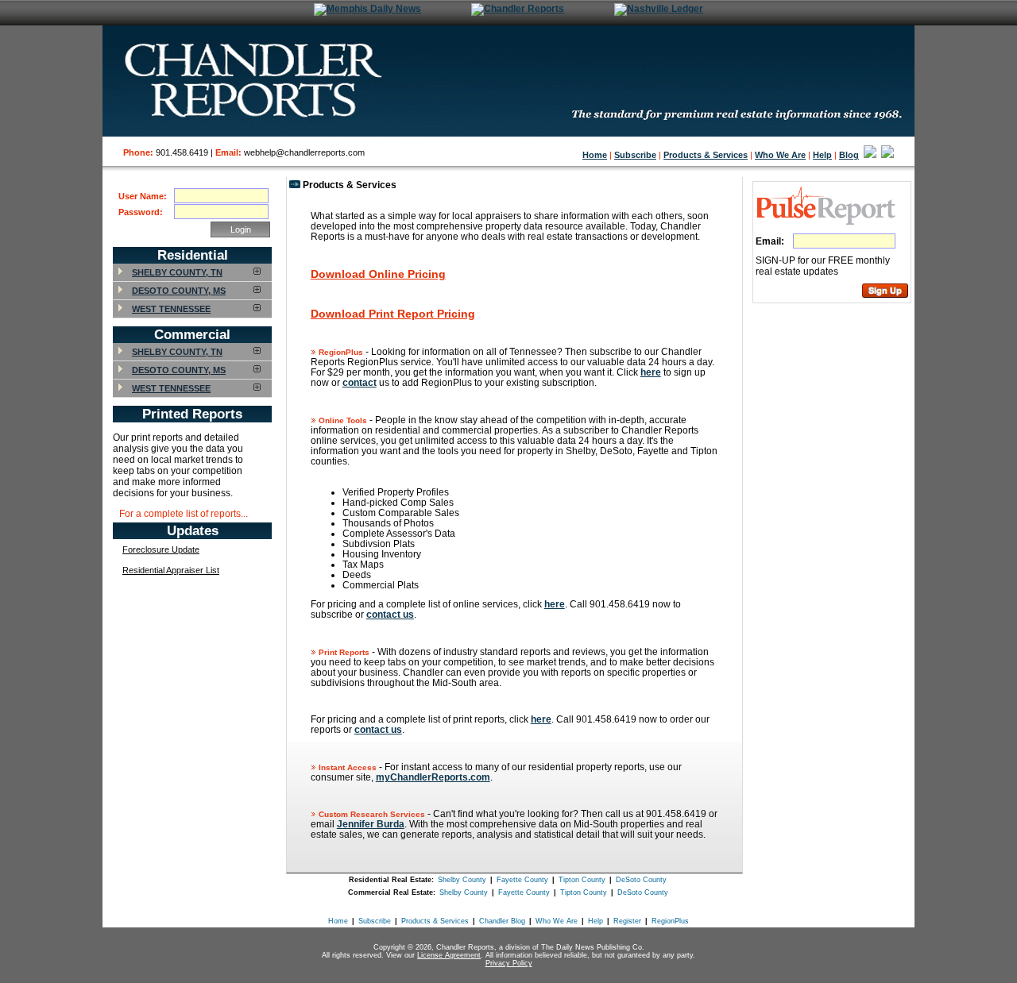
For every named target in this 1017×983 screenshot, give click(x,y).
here (650, 372)
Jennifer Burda (370, 824)
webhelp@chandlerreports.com (304, 152)
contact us (390, 614)
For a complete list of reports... (183, 513)
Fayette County (522, 880)
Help (822, 155)
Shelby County (462, 880)
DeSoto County (641, 880)
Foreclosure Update (160, 549)
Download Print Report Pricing (393, 313)
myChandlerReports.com (433, 777)
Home (594, 155)
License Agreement (449, 955)
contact (359, 382)
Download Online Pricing (378, 274)
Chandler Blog (502, 921)
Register (627, 921)
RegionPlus (670, 921)
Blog (849, 155)
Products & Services (705, 155)
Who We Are (780, 155)
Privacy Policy (508, 963)
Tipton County (582, 880)
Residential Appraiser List (170, 570)
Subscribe (635, 155)
